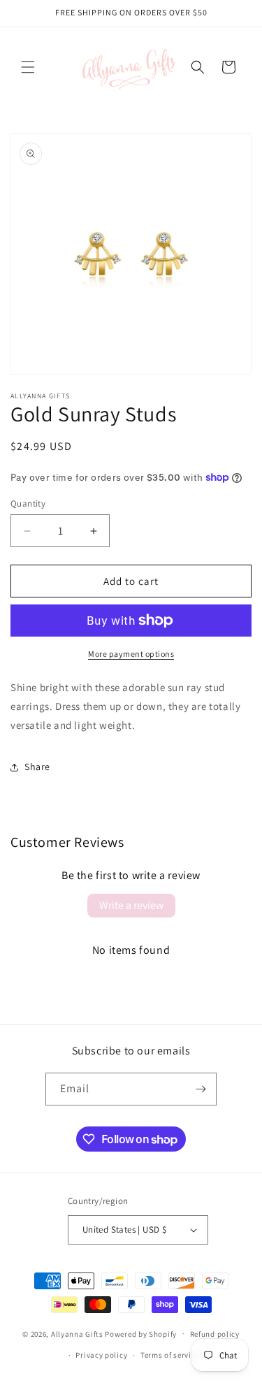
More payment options (131, 653)
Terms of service (169, 1355)
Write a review (131, 905)
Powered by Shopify (141, 1333)
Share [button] (37, 766)
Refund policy (215, 1334)
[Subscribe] (200, 1089)
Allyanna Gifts (77, 1333)
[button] (28, 67)
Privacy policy (101, 1355)
